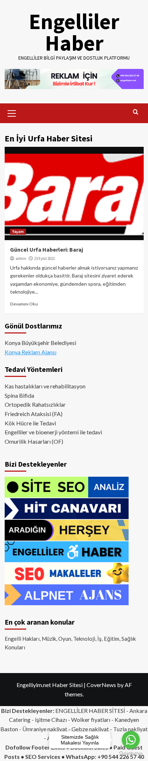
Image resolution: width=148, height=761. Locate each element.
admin (20, 258)
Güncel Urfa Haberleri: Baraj (46, 249)
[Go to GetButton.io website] (130, 753)
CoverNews (101, 684)
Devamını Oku (24, 304)
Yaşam (18, 231)
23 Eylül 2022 (44, 258)
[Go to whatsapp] (131, 740)
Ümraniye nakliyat (44, 728)
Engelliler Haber (74, 32)
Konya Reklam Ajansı (30, 352)
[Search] (135, 112)
